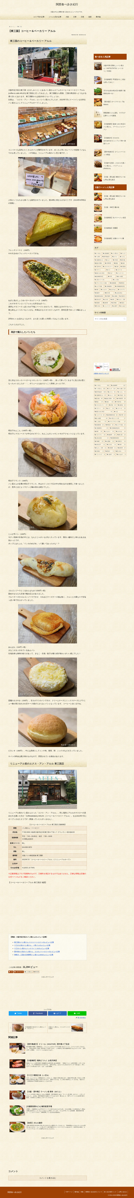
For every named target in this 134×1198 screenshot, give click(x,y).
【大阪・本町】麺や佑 (111, 207)
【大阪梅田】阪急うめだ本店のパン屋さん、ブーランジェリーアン (114, 126)
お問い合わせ (123, 1192)
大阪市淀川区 (19, 971)
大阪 (11, 971)
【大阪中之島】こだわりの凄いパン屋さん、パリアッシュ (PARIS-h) (114, 165)
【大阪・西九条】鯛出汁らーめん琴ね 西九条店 (114, 178)
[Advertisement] (47, 992)
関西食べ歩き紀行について (94, 1192)
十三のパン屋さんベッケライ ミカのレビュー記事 (31, 948)
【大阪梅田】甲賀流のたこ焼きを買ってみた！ (114, 81)
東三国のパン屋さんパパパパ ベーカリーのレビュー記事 (34, 942)
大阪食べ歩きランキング (101, 373)
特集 (82, 1192)
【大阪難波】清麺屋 (110, 228)
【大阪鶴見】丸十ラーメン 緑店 (114, 217)
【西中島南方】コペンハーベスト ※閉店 (114, 153)
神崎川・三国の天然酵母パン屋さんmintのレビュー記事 (33, 955)
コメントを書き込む (47, 1178)
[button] (124, 319)
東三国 (37, 971)
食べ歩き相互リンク (110, 1192)
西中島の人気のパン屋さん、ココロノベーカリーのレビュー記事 (37, 951)
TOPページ (69, 1192)
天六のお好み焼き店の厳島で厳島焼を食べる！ (114, 92)
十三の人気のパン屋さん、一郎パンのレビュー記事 (32, 945)
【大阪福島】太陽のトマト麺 (113, 238)
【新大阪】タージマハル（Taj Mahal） (113, 103)
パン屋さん (29, 971)
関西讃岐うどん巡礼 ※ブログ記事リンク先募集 (114, 114)
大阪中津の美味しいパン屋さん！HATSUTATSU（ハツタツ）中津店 (113, 68)
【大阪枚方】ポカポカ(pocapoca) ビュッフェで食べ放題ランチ (114, 140)
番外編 (77, 1192)
